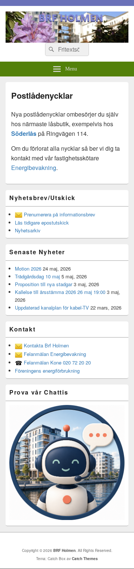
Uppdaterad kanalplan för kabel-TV (52, 307)
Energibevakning (33, 167)
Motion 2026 (28, 268)
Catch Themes (85, 558)
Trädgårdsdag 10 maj (37, 276)
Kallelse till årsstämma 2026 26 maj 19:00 (60, 291)
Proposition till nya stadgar (43, 284)
